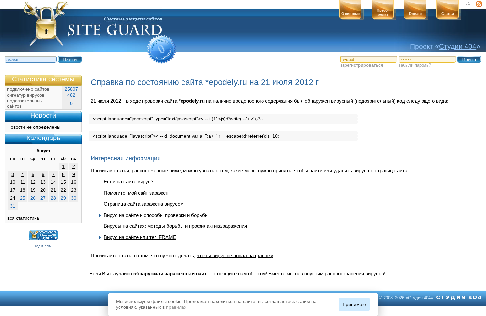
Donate (415, 14)
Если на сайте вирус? (128, 181)
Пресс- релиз (383, 12)
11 (22, 182)
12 (33, 182)
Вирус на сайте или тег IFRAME (140, 237)
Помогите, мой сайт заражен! (137, 193)
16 (73, 182)
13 (43, 182)
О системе (350, 14)
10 (12, 182)
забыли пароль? (415, 65)
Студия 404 (419, 298)
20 (43, 190)
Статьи (447, 14)
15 (63, 182)
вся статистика (23, 218)
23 (73, 190)
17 (12, 190)
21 (53, 190)
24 (12, 198)
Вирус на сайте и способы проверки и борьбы (156, 215)
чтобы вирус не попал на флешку (235, 255)
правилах (176, 307)
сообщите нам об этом (240, 273)
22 (63, 190)
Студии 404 (457, 46)
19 (33, 190)
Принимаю (354, 304)
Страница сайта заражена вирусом (143, 204)
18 (22, 190)
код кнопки (43, 246)
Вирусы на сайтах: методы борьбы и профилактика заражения (175, 226)
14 (53, 182)
